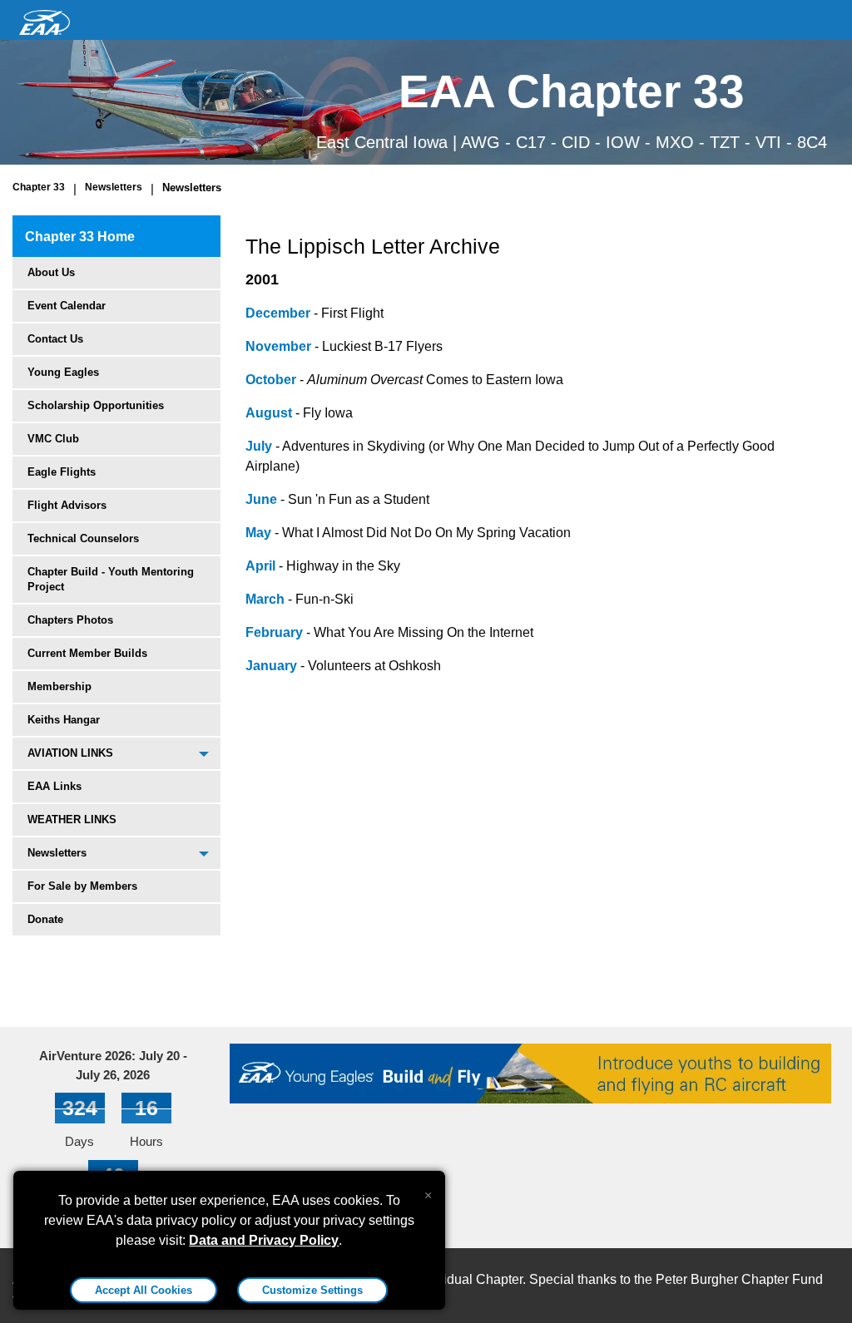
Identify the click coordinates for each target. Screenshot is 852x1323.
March (265, 599)
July (258, 446)
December (277, 313)
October (270, 380)
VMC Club (53, 438)
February (274, 632)
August (268, 413)
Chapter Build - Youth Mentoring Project (110, 579)
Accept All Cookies (143, 1290)
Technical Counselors (83, 538)
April (260, 566)
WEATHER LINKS (71, 819)
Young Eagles (63, 372)
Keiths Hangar (63, 719)
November (278, 346)
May (258, 533)
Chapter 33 (38, 187)
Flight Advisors (66, 505)
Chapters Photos (70, 620)
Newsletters (113, 187)
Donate (45, 919)
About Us (51, 272)
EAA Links (54, 786)
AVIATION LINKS (70, 753)
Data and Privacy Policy (264, 1240)
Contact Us (55, 339)
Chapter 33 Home (80, 237)
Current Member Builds (87, 653)
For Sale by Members (82, 886)
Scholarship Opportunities (95, 405)
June (261, 499)
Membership (59, 686)
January (271, 666)
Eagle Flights (61, 472)
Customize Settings (312, 1290)
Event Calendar (66, 305)
